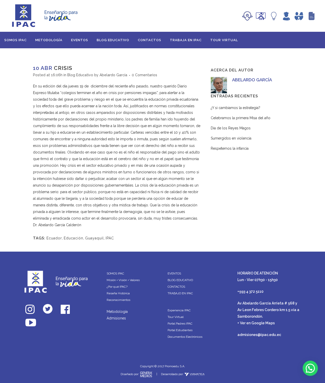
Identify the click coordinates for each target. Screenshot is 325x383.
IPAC (110, 238)
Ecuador (54, 238)
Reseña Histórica (118, 293)
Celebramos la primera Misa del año (240, 118)
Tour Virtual (176, 317)
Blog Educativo (80, 75)
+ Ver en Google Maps (256, 323)
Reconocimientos (118, 300)
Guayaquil (94, 238)
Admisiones (116, 318)
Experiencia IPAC (179, 310)
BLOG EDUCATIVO (180, 280)
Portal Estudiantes (180, 330)
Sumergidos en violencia (231, 138)
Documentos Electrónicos (185, 337)
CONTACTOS (176, 286)
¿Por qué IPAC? (117, 286)
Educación (73, 238)
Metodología (117, 312)
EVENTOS (174, 273)
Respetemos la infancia (230, 148)
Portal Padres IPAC (180, 323)
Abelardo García (113, 75)
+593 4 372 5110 (250, 291)
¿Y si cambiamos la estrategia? (235, 108)
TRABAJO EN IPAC (180, 293)
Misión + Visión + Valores (123, 280)
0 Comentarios (144, 75)
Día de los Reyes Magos (231, 128)
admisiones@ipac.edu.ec (259, 335)
